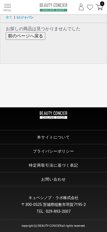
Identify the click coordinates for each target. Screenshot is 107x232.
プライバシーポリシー (53, 151)
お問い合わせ (53, 179)
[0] (99, 8)
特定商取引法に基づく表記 (53, 165)
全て (9, 17)
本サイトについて (53, 137)
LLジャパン (25, 17)
